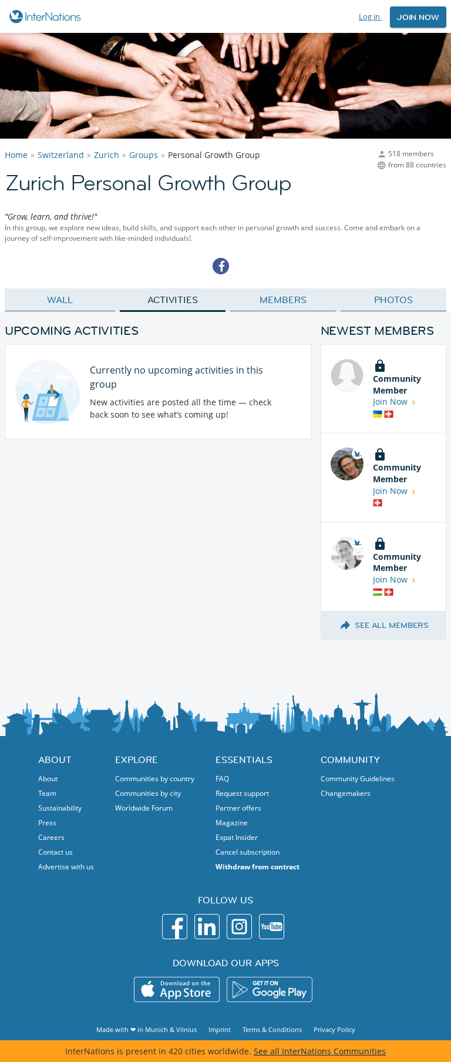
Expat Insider (237, 837)
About (48, 779)
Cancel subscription (248, 852)
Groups (143, 154)
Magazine (232, 823)
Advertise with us (66, 867)
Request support (242, 793)
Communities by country (154, 779)
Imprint (219, 1029)
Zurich (106, 154)
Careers (51, 837)
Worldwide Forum (144, 808)
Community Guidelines (358, 779)
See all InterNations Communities (320, 1051)
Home (16, 154)
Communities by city (148, 793)
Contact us (55, 852)
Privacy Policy (334, 1029)
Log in (370, 16)
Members (283, 299)
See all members (392, 625)
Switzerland (61, 154)
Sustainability (60, 808)
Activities (172, 299)
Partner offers (238, 808)
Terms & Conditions (272, 1029)
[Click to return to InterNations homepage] (47, 16)
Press (47, 823)
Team (47, 793)
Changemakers (346, 793)
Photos (393, 299)
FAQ (222, 779)
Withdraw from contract (257, 867)
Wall (60, 299)
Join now (418, 17)
